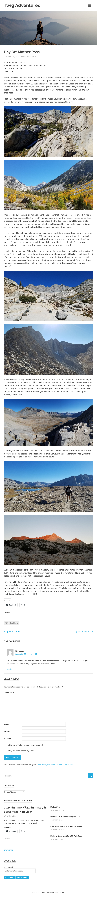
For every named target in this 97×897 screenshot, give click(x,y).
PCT (6, 623)
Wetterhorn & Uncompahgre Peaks (65, 817)
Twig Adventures (22, 5)
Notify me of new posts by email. (21, 750)
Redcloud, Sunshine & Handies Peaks (66, 826)
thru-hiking (14, 623)
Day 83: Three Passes (83, 631)
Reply (9, 669)
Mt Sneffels (55, 807)
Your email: (8, 867)
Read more (8, 850)
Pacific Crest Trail (28, 57)
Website (7, 738)
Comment (9, 692)
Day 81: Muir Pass (12, 631)
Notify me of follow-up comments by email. (25, 745)
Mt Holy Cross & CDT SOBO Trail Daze (66, 836)
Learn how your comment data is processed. (55, 764)
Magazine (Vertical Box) (18, 800)
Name (7, 724)
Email (7, 731)
